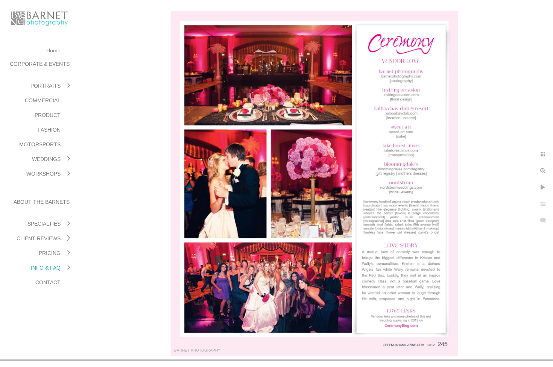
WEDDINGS (46, 159)
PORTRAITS (45, 86)
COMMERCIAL (43, 100)
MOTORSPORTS (40, 144)
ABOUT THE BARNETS (42, 202)
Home (53, 50)
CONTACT (48, 282)
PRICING (50, 253)
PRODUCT (48, 115)
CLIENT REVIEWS (39, 238)
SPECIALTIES (44, 224)
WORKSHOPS (43, 174)
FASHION (49, 130)
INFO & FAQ (46, 268)
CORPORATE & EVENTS (40, 64)
